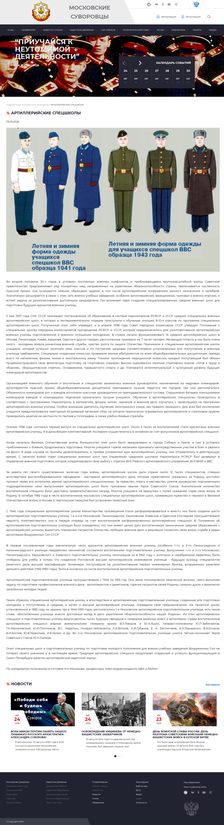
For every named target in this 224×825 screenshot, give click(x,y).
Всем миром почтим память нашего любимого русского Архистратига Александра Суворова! (38, 734)
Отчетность (141, 803)
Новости (96, 794)
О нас (11, 30)
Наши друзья (142, 782)
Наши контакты (13, 803)
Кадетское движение (82, 30)
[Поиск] (209, 16)
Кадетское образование (57, 790)
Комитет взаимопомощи (57, 799)
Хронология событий (56, 786)
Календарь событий (173, 63)
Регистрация (193, 16)
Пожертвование (100, 782)
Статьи (95, 799)
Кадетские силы (53, 803)
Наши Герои (12, 794)
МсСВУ (160, 30)
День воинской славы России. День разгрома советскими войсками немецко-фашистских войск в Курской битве (185, 734)
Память (197, 30)
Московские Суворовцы (89, 12)
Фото (138, 790)
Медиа (213, 30)
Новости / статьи (52, 30)
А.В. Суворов (108, 30)
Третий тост (97, 790)
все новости (213, 684)
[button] (112, 89)
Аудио (139, 799)
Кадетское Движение (56, 782)
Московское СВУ (14, 790)
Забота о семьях (100, 786)
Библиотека (178, 30)
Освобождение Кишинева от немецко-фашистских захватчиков (111, 733)
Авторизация (168, 16)
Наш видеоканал (192, 782)
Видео (139, 794)
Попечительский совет (136, 30)
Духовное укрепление (56, 794)
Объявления (28, 30)
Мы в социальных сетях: (195, 787)
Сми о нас (11, 799)
